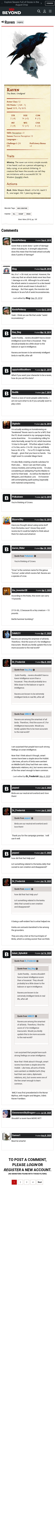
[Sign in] (44, 11)
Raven (13, 89)
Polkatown (29, 556)
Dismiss (50, 3)
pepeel (27, 818)
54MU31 (28, 714)
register (12, 1170)
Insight (19, 177)
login (32, 1165)
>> (35, 556)
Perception (17, 133)
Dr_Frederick (30, 961)
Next (40, 1182)
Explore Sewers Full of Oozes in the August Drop (21, 3)
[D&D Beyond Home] (11, 11)
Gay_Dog (28, 670)
